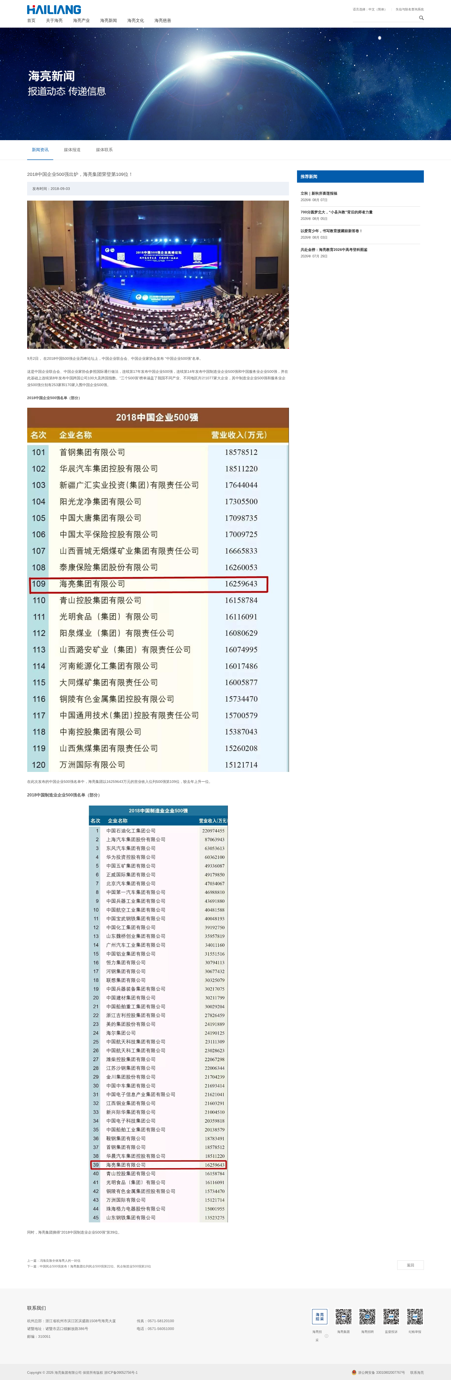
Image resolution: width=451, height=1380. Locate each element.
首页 (31, 20)
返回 (410, 1265)
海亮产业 (81, 20)
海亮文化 (135, 20)
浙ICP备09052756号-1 (121, 1373)
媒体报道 (72, 149)
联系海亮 (417, 1373)
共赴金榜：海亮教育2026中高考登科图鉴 (334, 249)
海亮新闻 (108, 20)
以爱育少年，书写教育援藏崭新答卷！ (332, 231)
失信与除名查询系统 (410, 9)
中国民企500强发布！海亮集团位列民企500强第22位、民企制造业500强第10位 (95, 1266)
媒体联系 (104, 149)
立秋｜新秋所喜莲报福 (319, 193)
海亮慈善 (163, 20)
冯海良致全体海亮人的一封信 (60, 1261)
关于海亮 (54, 20)
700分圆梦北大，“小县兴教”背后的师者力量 (337, 212)
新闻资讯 (40, 149)
